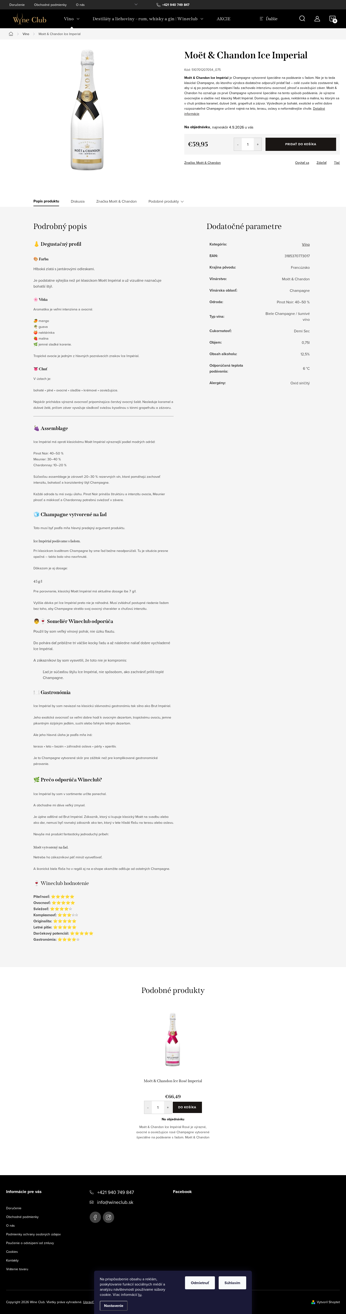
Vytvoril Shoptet (328, 1302)
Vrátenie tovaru (17, 1269)
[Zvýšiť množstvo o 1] (258, 144)
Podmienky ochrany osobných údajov (33, 1234)
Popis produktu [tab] (46, 201)
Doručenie (17, 4)
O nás (80, 4)
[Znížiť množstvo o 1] (238, 144)
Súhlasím (232, 1283)
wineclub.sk (108, 1217)
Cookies (12, 1251)
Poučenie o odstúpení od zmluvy (30, 1243)
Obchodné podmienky (50, 4)
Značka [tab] (116, 201)
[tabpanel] (173, 1079)
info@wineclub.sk (115, 1202)
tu (139, 1294)
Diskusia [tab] (77, 201)
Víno (306, 244)
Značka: (202, 162)
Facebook (95, 1217)
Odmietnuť (200, 1283)
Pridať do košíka (300, 144)
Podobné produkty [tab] (164, 201)
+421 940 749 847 (115, 1192)
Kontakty (12, 1260)
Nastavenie (113, 1305)
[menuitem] (71, 18)
